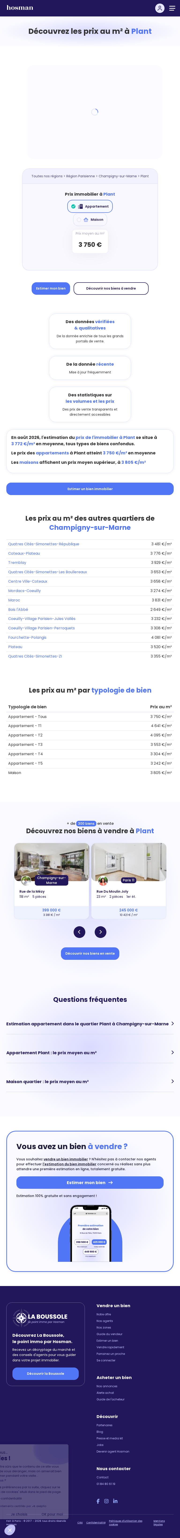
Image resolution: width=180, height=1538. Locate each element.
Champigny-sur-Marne (118, 176)
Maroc (14, 600)
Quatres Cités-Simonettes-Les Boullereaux (47, 572)
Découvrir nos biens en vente (90, 953)
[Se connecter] (160, 8)
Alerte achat (105, 1393)
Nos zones (104, 1327)
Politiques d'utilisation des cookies (125, 1522)
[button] (9, 1530)
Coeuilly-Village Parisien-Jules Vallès (41, 618)
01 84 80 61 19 (106, 1484)
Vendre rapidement (110, 1347)
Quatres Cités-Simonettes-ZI (35, 656)
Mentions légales (159, 1522)
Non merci (21, 1514)
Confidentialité (95, 1522)
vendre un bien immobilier (66, 1159)
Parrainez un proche (111, 1354)
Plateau (15, 647)
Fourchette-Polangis (27, 637)
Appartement (97, 206)
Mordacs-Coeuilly (24, 590)
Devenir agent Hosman (113, 1451)
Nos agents (105, 1321)
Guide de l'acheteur (110, 1399)
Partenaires (104, 1425)
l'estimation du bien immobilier (69, 1164)
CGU (80, 1522)
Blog (100, 1432)
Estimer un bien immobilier (90, 489)
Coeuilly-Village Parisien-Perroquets (41, 628)
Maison (97, 219)
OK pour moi (87, 1514)
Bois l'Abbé (18, 609)
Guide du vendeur (109, 1334)
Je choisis (53, 1514)
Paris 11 (128, 880)
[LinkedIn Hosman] (115, 1501)
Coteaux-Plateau (24, 553)
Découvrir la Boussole (45, 1373)
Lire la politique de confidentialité (32, 1498)
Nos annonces (107, 1386)
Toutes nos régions (47, 176)
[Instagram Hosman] (106, 1501)
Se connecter (106, 1360)
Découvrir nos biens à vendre (111, 288)
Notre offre (104, 1314)
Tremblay (17, 562)
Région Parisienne (80, 176)
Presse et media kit (110, 1438)
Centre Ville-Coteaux (27, 581)
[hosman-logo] (20, 9)
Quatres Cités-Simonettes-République (43, 544)
